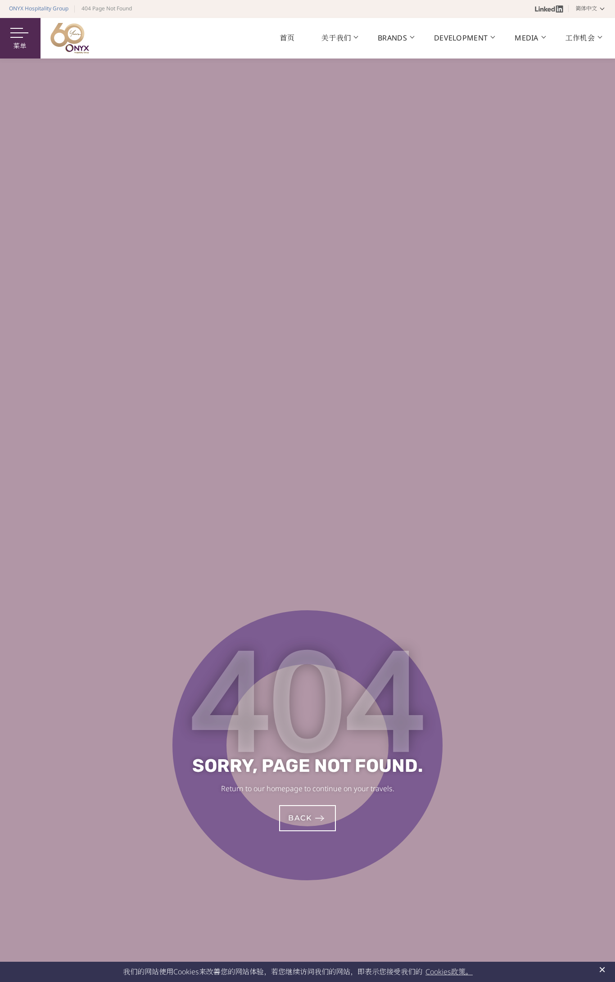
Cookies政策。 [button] (449, 972)
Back (300, 818)
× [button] (602, 969)
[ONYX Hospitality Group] (70, 38)
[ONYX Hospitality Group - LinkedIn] (549, 9)
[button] (591, 9)
